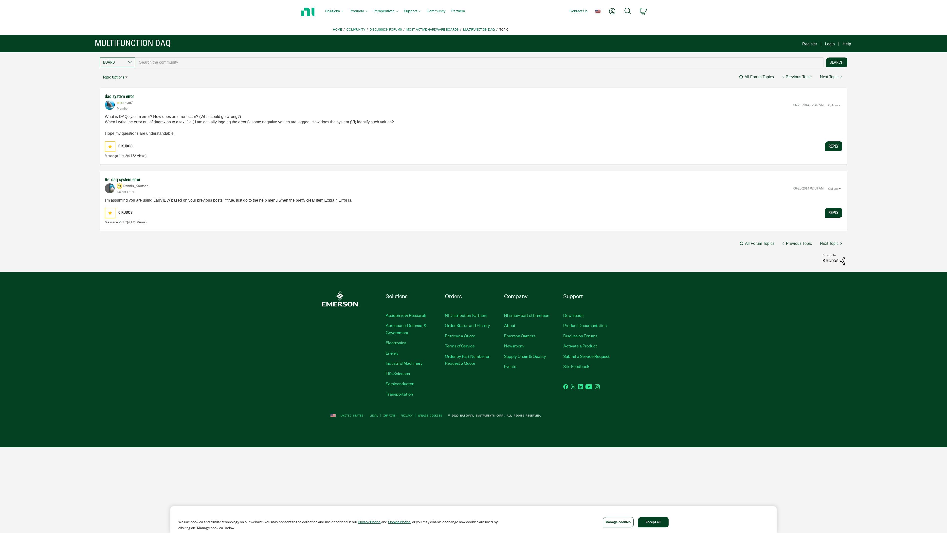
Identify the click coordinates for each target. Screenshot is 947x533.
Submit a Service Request (586, 356)
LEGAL (373, 415)
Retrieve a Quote (460, 335)
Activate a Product (580, 345)
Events (510, 366)
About (509, 325)
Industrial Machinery (404, 363)
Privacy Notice (369, 521)
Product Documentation (585, 325)
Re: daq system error (122, 179)
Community (355, 29)
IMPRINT (389, 415)
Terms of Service (460, 345)
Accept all (653, 522)
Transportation (399, 394)
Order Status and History (467, 325)
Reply (833, 146)
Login (830, 44)
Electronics (396, 342)
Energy (392, 353)
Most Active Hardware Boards (432, 29)
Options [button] (833, 105)
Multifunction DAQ (479, 29)
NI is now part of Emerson (526, 315)
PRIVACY (407, 415)
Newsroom (514, 345)
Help (847, 44)
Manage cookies (430, 415)
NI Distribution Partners (466, 315)
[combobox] (479, 62)
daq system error (119, 96)
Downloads (573, 315)
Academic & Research (406, 315)
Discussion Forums (386, 29)
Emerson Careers (519, 335)
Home (337, 29)
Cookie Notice (399, 521)
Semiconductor (400, 383)
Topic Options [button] (113, 77)
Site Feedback (576, 366)
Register (809, 44)
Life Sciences (398, 373)
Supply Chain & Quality (525, 356)
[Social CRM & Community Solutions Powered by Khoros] (834, 259)
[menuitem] (334, 12)
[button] (110, 147)
